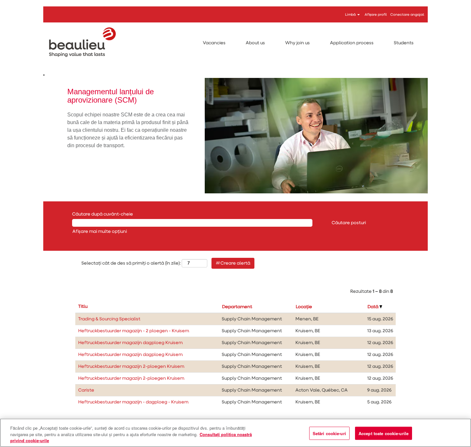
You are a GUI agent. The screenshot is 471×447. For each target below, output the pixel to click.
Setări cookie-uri (329, 433)
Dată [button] (373, 307)
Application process (352, 43)
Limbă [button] (351, 14)
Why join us (297, 43)
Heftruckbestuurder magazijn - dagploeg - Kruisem (133, 402)
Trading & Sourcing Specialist (109, 319)
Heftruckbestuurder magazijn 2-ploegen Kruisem (131, 366)
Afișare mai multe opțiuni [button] (99, 231)
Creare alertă (234, 263)
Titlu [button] (82, 306)
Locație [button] (304, 307)
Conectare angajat (407, 14)
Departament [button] (237, 307)
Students (404, 43)
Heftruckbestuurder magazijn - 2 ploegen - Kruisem (133, 331)
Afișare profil (376, 14)
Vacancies (214, 43)
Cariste (86, 390)
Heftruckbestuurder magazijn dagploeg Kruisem (130, 343)
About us (255, 43)
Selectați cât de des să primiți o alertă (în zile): (131, 263)
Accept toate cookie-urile (384, 433)
